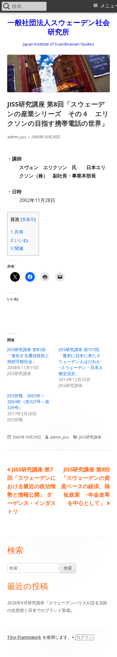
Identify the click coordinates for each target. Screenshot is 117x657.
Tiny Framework (24, 637)
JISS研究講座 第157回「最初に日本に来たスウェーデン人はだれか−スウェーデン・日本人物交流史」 (80, 361)
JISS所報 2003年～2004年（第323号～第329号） (28, 401)
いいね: (19, 240)
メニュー (108, 6)
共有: (17, 232)
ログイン (84, 637)
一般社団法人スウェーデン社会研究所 (59, 27)
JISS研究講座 (90, 437)
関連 (16, 248)
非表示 (28, 219)
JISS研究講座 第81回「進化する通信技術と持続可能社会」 (28, 355)
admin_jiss (16, 136)
